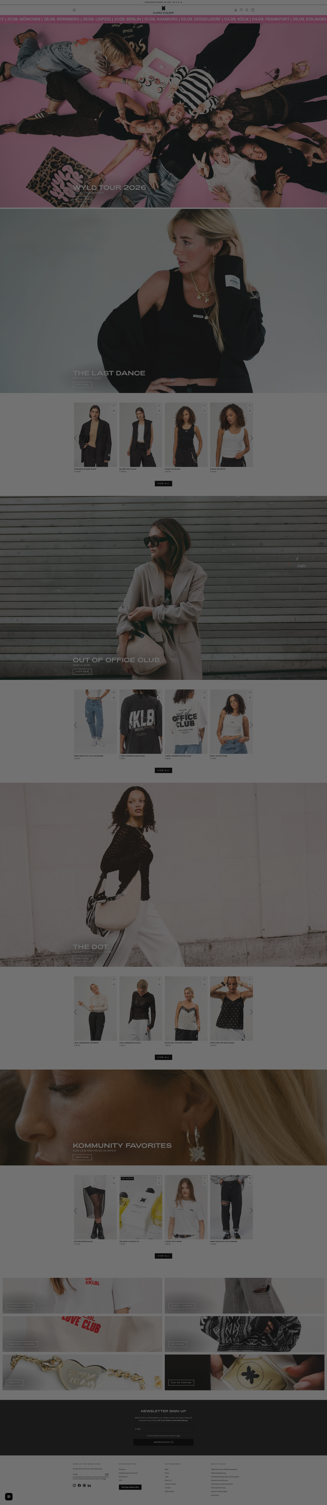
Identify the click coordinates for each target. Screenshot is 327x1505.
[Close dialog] (184, 721)
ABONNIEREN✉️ (163, 777)
